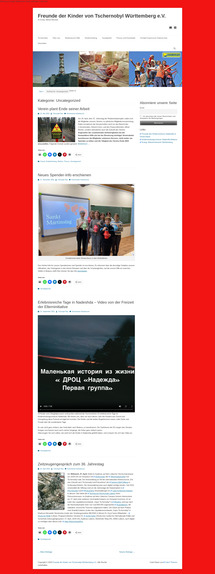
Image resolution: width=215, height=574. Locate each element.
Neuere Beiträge (127, 552)
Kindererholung (91, 38)
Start (41, 91)
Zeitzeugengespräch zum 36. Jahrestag (71, 464)
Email (142, 108)
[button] (56, 129)
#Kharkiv (117, 502)
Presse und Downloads (125, 38)
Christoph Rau (58, 113)
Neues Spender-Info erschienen (64, 175)
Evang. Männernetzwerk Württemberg (157, 142)
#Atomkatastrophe (118, 477)
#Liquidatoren (122, 505)
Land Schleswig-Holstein (122, 491)
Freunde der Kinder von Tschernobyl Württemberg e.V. (102, 16)
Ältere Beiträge (45, 552)
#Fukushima (89, 491)
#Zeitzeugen (100, 477)
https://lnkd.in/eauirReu (73, 521)
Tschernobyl (43, 38)
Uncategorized (75, 161)
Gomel (42, 161)
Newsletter (42, 43)
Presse (66, 161)
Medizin (60, 161)
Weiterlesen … (84, 144)
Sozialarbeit (106, 38)
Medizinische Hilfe (72, 38)
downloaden (82, 271)
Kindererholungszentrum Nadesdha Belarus (159, 139)
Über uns (56, 38)
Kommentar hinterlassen (75, 113)
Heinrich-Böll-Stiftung (119, 482)
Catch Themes (171, 562)
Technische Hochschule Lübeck (102, 493)
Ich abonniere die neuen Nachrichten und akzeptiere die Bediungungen (157, 117)
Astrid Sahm (91, 516)
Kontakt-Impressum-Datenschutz (153, 38)
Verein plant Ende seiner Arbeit (63, 109)
